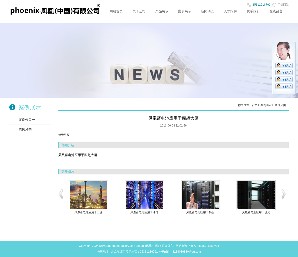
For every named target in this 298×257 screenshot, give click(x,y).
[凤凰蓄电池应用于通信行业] (144, 195)
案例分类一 (27, 119)
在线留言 (275, 11)
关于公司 (139, 11)
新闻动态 (207, 11)
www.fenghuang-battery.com (117, 245)
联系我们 (253, 11)
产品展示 (161, 11)
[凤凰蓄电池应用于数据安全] (200, 195)
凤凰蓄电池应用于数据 (200, 212)
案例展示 (184, 11)
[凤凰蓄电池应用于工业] (88, 195)
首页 (254, 105)
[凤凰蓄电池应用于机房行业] (256, 195)
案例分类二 (27, 129)
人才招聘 (230, 11)
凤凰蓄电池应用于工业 (88, 212)
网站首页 (116, 11)
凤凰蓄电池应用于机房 (256, 212)
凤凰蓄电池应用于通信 (144, 212)
